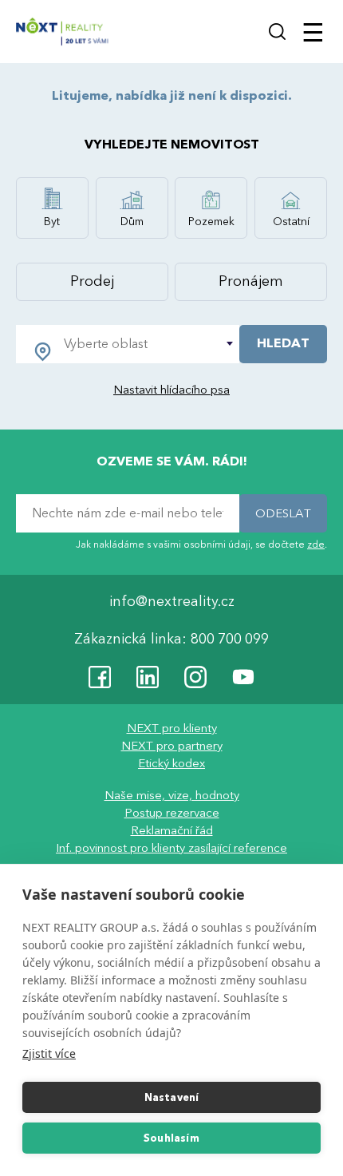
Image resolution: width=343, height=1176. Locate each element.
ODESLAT (283, 513)
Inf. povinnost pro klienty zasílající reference (171, 849)
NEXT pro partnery (172, 746)
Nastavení (171, 1098)
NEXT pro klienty (172, 729)
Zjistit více (49, 1053)
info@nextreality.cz (172, 602)
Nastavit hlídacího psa (171, 390)
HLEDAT (283, 343)
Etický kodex (171, 764)
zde (316, 544)
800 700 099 (230, 640)
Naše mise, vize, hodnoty (171, 796)
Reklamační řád (172, 831)
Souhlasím (171, 1138)
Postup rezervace (171, 814)
